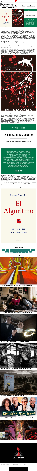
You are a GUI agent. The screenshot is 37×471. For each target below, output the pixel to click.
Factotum (17, 252)
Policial (7, 250)
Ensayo (18, 250)
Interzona (32, 250)
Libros (4, 250)
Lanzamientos (13, 250)
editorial (26, 252)
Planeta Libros (27, 250)
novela (22, 252)
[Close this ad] (36, 465)
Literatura (7, 252)
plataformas (12, 252)
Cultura (22, 250)
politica (30, 252)
